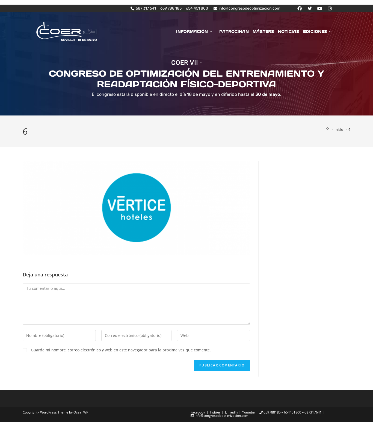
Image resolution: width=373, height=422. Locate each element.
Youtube (248, 412)
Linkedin (231, 412)
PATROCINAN (234, 31)
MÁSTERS (263, 31)
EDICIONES (315, 31)
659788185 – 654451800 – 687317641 (292, 412)
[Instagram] (329, 8)
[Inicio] (327, 129)
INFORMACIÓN (192, 31)
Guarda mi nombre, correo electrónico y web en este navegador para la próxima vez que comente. (121, 349)
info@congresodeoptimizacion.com (221, 415)
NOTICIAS (288, 31)
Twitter (215, 412)
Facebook (198, 412)
